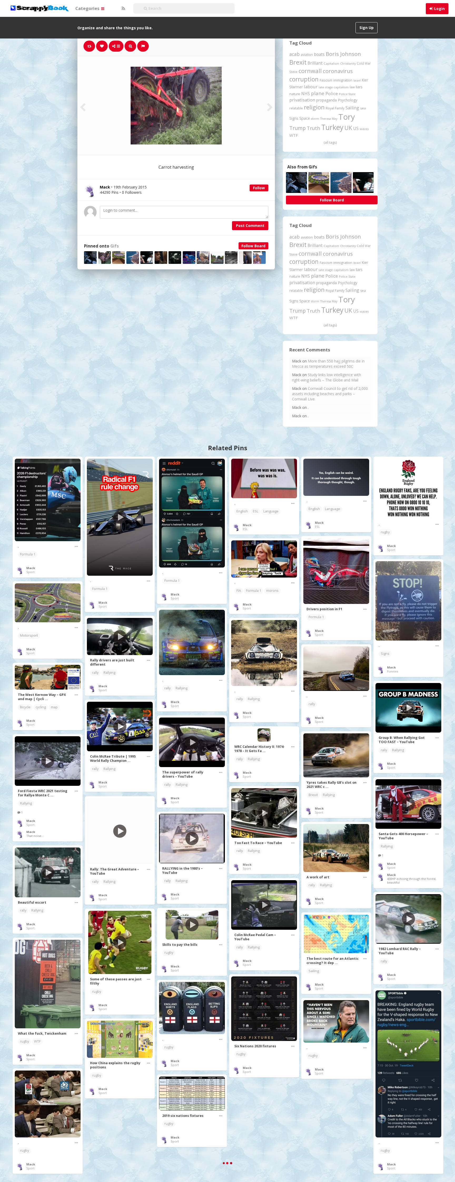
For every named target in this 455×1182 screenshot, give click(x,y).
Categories (88, 8)
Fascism (326, 80)
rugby (385, 532)
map (54, 707)
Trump (297, 128)
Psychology (347, 100)
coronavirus (338, 71)
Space (304, 118)
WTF (293, 135)
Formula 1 (27, 554)
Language (271, 511)
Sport (30, 572)
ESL (255, 511)
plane (317, 93)
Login (439, 8)
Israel (357, 80)
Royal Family (335, 108)
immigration (342, 80)
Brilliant (315, 63)
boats (319, 54)
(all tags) (330, 142)
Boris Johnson (343, 53)
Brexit (297, 62)
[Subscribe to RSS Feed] (122, 8)
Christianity (348, 63)
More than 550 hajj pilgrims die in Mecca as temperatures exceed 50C (328, 364)
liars (359, 86)
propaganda (326, 100)
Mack (30, 568)
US (356, 128)
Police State (347, 94)
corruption (304, 79)
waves (364, 129)
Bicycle (25, 707)
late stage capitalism (334, 87)
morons (272, 590)
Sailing (352, 108)
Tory (346, 117)
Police (331, 93)
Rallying (181, 688)
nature (294, 93)
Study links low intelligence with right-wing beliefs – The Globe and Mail (326, 377)
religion (314, 107)
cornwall (310, 71)
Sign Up (366, 27)
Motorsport (29, 635)
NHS (305, 93)
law (352, 87)
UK (348, 128)
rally (167, 688)
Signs (293, 118)
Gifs (114, 246)
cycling (41, 707)
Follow (259, 187)
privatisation (302, 100)
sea (363, 108)
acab (294, 54)
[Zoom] (130, 46)
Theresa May (328, 118)
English (242, 511)
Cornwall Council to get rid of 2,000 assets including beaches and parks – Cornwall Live (330, 393)
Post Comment (250, 225)
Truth (313, 128)
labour (311, 87)
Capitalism (331, 63)
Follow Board (253, 245)
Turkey (332, 127)
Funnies (392, 671)
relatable (296, 108)
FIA (238, 590)
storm (315, 118)
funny (313, 1147)
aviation (307, 54)
